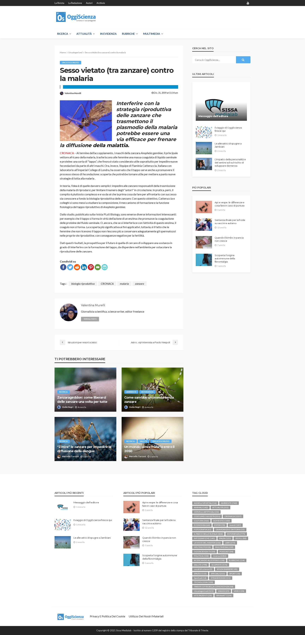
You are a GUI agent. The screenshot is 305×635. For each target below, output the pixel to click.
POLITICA (201, 556)
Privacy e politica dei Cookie (107, 616)
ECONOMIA (202, 525)
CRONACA (107, 283)
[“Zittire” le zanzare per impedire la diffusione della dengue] (85, 439)
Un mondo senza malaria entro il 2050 (149, 449)
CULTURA (201, 520)
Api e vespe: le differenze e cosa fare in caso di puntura (229, 204)
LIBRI (230, 542)
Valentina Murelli (73, 93)
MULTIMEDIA (151, 33)
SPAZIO (200, 573)
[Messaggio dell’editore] (221, 104)
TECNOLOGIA (203, 582)
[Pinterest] (91, 267)
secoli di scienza (203, 569)
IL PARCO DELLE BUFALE (208, 534)
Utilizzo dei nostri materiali (146, 616)
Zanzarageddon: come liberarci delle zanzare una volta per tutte (82, 400)
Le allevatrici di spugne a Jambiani (228, 145)
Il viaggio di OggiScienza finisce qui (228, 129)
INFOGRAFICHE (204, 538)
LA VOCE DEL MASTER (207, 542)
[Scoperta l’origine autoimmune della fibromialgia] (204, 260)
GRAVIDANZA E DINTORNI (230, 529)
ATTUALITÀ (84, 33)
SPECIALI (218, 573)
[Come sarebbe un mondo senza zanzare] (152, 390)
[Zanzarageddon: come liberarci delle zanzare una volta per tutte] (85, 390)
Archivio (101, 3)
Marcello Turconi (70, 456)
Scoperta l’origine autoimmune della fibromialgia (225, 258)
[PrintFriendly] (104, 267)
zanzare (139, 283)
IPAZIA (225, 538)
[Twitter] (70, 267)
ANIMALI (201, 507)
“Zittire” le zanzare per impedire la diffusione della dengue (84, 449)
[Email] (98, 267)
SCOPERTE (219, 564)
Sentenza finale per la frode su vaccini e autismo (230, 222)
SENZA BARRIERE (227, 569)
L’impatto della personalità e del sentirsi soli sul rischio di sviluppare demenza (230, 162)
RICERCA (62, 33)
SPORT (234, 573)
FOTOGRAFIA (202, 529)
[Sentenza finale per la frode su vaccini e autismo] (204, 224)
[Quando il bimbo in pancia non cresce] (204, 242)
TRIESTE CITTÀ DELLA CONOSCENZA (213, 586)
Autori (89, 3)
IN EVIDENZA (108, 33)
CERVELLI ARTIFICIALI (206, 512)
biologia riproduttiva (83, 283)
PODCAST (226, 551)
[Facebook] (63, 267)
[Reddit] (77, 267)
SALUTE (143, 441)
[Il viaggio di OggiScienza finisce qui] (204, 132)
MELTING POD (202, 547)
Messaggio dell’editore (213, 116)
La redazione (75, 3)
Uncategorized (70, 62)
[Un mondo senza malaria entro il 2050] (152, 439)
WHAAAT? (224, 595)
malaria (124, 283)
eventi (235, 525)
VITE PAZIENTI (203, 595)
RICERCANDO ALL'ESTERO (209, 560)
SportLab (200, 578)
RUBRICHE (128, 33)
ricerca (63, 392)
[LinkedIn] (84, 267)
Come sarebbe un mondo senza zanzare (149, 400)
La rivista (59, 3)
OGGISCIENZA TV (204, 551)
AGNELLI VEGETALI (205, 503)
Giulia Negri (67, 407)
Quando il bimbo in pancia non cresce (229, 239)
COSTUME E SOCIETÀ (207, 516)
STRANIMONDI (221, 578)
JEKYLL (240, 538)
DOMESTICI (221, 520)
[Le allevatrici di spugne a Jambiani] (204, 148)
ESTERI (219, 525)
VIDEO (239, 591)
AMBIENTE (131, 392)
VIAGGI (223, 591)
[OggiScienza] (76, 17)
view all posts (90, 319)
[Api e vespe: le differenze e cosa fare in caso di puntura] (204, 207)
